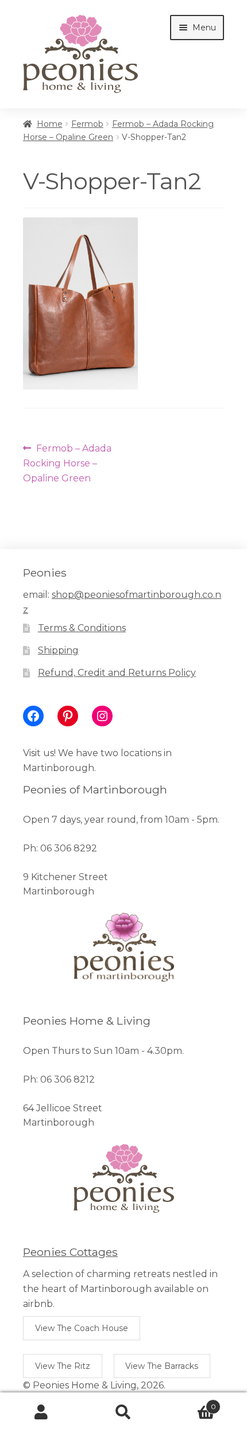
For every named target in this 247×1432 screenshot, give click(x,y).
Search (123, 1412)
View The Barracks (161, 1366)
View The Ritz (62, 1366)
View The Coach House (81, 1328)
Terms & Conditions (82, 627)
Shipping (58, 650)
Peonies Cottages (70, 1252)
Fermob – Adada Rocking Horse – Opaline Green (67, 463)
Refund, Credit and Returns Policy (117, 672)
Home (50, 124)
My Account (41, 1412)
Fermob (87, 124)
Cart (190, 1403)
